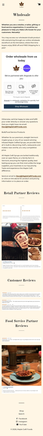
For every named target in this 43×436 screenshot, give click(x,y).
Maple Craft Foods (24, 429)
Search (21, 414)
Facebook (22, 419)
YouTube (23, 424)
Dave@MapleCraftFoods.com (14, 127)
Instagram (22, 422)
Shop (21, 411)
